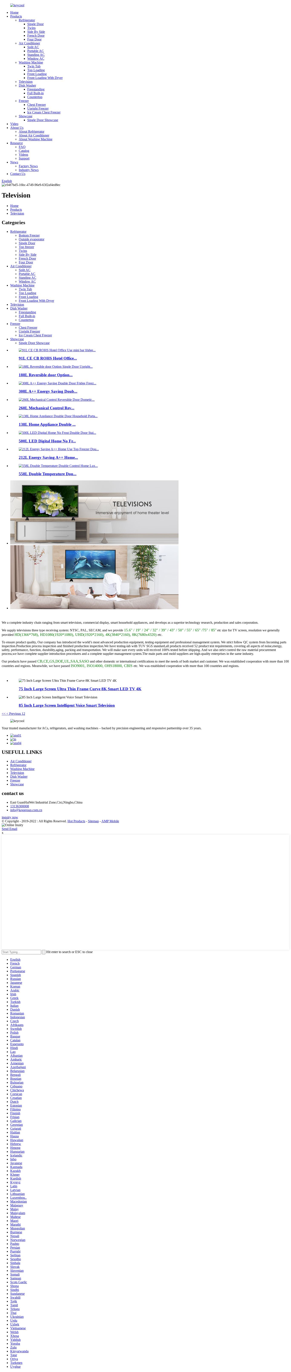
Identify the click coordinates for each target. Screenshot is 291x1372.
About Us (16, 127)
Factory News (28, 166)
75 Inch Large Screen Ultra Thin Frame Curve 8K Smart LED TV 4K (80, 689)
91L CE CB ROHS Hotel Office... (48, 358)
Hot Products (76, 821)
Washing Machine (31, 62)
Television (26, 81)
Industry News (29, 170)
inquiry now (10, 817)
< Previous (14, 713)
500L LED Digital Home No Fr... (47, 441)
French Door (36, 35)
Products (16, 16)
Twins (31, 28)
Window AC (35, 58)
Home (14, 12)
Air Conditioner (29, 43)
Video (14, 124)
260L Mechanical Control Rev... (46, 408)
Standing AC (36, 55)
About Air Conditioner (34, 135)
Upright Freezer (38, 108)
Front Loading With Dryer (45, 78)
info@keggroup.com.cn (26, 810)
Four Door (34, 39)
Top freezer (26, 247)
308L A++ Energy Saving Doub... (48, 391)
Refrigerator (27, 20)
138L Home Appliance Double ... (47, 424)
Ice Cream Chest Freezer (44, 112)
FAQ (22, 147)
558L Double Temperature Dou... (47, 474)
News (14, 162)
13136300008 (19, 806)
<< (4, 713)
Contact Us (17, 174)
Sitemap (93, 821)
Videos (23, 154)
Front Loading (37, 74)
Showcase (25, 116)
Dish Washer (27, 85)
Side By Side (36, 31)
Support (24, 158)
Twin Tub (33, 66)
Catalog (24, 151)
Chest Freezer (36, 104)
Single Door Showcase (42, 120)
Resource (16, 143)
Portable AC (35, 51)
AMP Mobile (110, 821)
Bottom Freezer (29, 235)
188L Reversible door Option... (46, 375)
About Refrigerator (31, 131)
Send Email (9, 829)
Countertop (34, 97)
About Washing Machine (35, 139)
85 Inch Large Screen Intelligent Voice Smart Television (67, 705)
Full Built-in (35, 93)
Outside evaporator (31, 239)
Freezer (24, 101)
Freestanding (36, 89)
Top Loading (36, 70)
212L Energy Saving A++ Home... (48, 457)
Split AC (33, 47)
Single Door (35, 24)
